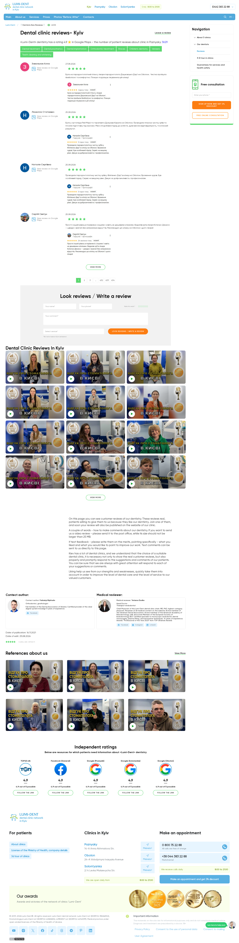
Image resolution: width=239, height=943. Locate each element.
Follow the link (25, 793)
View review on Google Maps (47, 69)
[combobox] (73, 331)
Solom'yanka (93, 866)
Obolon (89, 855)
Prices (46, 16)
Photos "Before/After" (66, 16)
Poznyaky (90, 844)
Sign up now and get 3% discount (212, 105)
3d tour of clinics (20, 856)
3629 (165, 42)
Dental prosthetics (53, 49)
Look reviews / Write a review (128, 331)
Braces (121, 49)
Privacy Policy (142, 929)
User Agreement (144, 936)
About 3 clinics (204, 37)
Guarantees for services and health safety (211, 66)
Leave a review (163, 33)
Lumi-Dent (10, 25)
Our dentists (203, 44)
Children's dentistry (138, 49)
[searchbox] (66, 331)
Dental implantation (77, 49)
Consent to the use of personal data (176, 929)
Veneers (156, 49)
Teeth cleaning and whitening (36, 54)
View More (180, 653)
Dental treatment (31, 49)
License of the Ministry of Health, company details (39, 850)
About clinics (18, 844)
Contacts (88, 16)
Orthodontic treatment (102, 49)
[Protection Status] (61, 939)
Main (8, 16)
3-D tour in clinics (205, 58)
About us (20, 16)
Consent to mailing (214, 929)
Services (34, 16)
